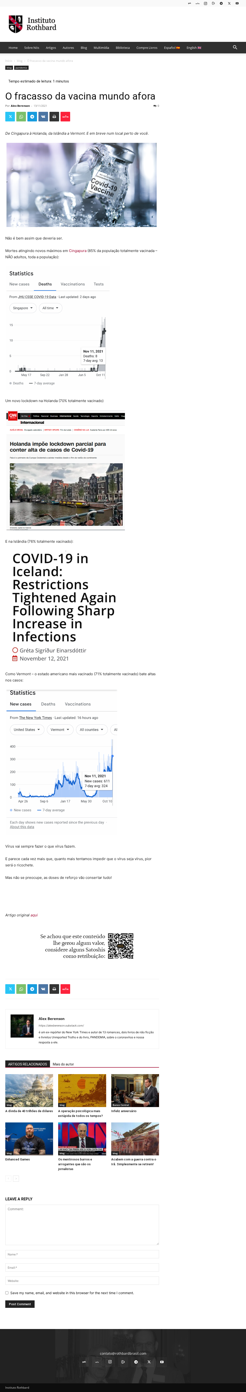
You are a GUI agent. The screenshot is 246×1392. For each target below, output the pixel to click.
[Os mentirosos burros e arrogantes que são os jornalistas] (82, 1138)
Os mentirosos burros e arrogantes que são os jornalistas (75, 1164)
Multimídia (101, 47)
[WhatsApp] (21, 116)
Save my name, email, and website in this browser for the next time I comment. (72, 1293)
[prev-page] (8, 1179)
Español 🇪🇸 (172, 47)
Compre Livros (146, 47)
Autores (68, 47)
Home (13, 47)
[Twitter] (229, 3)
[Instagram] (205, 3)
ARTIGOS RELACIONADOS (27, 1064)
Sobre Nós (31, 47)
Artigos (51, 47)
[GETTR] (197, 3)
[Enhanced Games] (29, 1138)
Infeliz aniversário (123, 1111)
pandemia (21, 67)
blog (20, 61)
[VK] (43, 116)
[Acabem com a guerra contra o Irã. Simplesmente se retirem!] (135, 1138)
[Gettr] (65, 116)
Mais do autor (63, 1064)
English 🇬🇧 (194, 47)
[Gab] (189, 3)
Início (8, 61)
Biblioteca (123, 47)
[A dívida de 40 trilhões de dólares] (29, 1090)
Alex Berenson (20, 105)
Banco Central (121, 1105)
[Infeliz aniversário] (135, 1090)
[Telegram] (221, 3)
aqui (34, 915)
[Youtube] (237, 3)
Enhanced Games (17, 1159)
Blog (84, 47)
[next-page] (16, 1179)
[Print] (54, 116)
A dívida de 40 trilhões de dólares (29, 1111)
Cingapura (77, 250)
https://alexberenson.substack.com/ (61, 1025)
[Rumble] (213, 3)
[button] (235, 48)
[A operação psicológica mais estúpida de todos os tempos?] (82, 1090)
